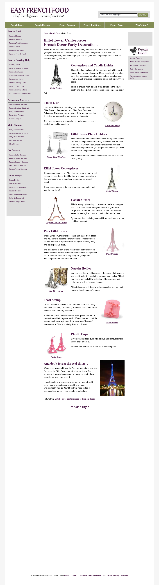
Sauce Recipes (15, 191)
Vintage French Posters (139, 72)
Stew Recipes (14, 144)
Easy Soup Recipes (16, 115)
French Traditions (92, 25)
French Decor (55, 33)
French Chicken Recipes (18, 133)
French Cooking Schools (18, 68)
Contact (74, 575)
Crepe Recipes (14, 180)
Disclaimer (83, 575)
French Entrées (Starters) (19, 108)
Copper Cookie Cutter (56, 222)
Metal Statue (56, 88)
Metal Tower (112, 191)
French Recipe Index (17, 202)
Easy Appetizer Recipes (18, 104)
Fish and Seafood (15, 140)
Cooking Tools (14, 65)
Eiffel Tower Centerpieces (140, 62)
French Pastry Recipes (18, 169)
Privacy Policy (113, 575)
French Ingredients (16, 79)
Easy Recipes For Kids (18, 187)
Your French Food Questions (20, 93)
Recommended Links (97, 575)
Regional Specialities (17, 50)
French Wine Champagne (18, 43)
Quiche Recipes (15, 119)
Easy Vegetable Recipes (18, 194)
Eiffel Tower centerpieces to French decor (75, 399)
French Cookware (16, 72)
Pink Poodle (112, 254)
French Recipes (42, 25)
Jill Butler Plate (112, 125)
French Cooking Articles (18, 90)
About (66, 575)
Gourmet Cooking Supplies (19, 76)
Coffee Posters (136, 58)
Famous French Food (17, 54)
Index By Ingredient (16, 198)
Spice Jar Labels (136, 69)
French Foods (17, 25)
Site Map (124, 575)
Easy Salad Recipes (16, 111)
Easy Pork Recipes (16, 137)
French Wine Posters (138, 65)
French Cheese (15, 36)
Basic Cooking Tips (16, 86)
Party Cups (56, 357)
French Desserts (15, 39)
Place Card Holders (56, 157)
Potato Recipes (15, 184)
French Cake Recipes (17, 155)
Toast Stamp (112, 323)
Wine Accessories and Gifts (138, 77)
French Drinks (14, 47)
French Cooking (67, 25)
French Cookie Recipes (18, 158)
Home (46, 33)
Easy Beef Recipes (16, 130)
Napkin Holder (56, 291)
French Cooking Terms (18, 83)
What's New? (142, 25)
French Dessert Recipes (18, 162)
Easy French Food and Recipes (79, 12)
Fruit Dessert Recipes (17, 166)
